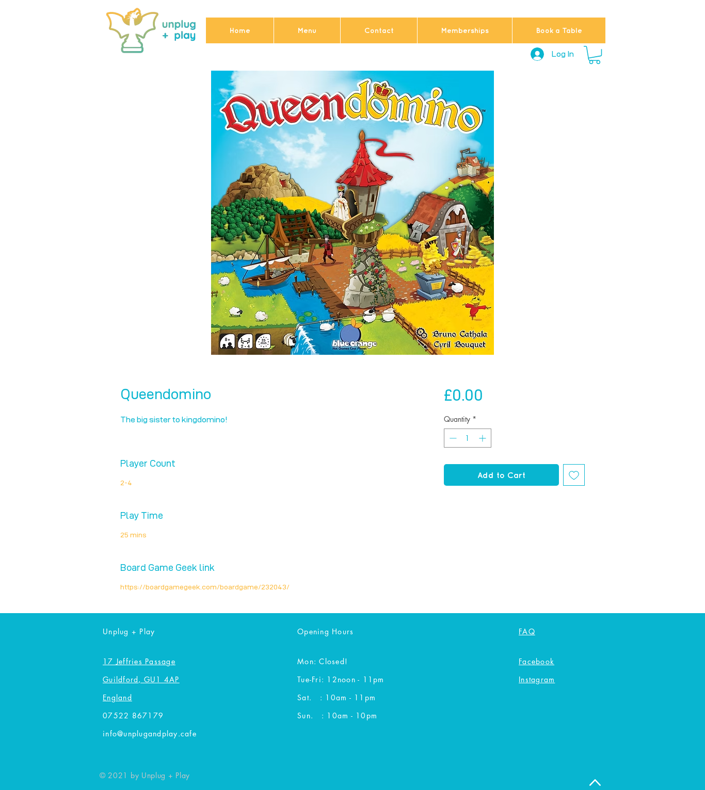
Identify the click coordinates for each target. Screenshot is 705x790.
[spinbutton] (467, 438)
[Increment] (483, 438)
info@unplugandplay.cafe (150, 733)
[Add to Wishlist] (574, 475)
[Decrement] (451, 438)
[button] (594, 55)
